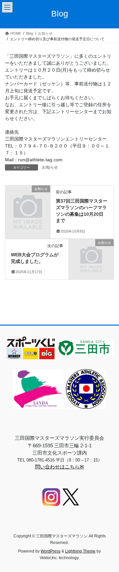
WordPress (50, 551)
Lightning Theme (80, 551)
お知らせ (50, 167)
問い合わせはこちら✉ (59, 466)
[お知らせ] (27, 199)
